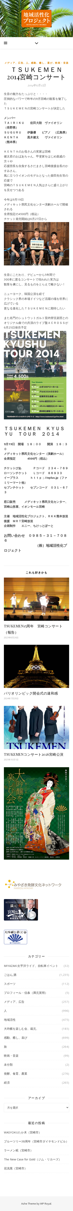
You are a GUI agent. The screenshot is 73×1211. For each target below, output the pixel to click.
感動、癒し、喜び (42, 62)
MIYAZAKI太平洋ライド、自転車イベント (31, 966)
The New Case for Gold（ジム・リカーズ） (33, 1159)
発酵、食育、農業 (15, 1073)
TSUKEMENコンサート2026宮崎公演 (33, 754)
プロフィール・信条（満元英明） (26, 993)
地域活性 (10, 1020)
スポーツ (10, 984)
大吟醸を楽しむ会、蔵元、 (21, 1029)
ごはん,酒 (10, 975)
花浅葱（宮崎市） (15, 1168)
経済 (7, 1082)
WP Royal (45, 1203)
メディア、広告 (14, 62)
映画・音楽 (62, 62)
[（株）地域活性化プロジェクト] (36, 18)
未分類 (8, 1064)
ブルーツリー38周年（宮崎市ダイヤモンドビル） (36, 1141)
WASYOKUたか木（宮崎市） (22, 1132)
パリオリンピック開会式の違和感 (31, 693)
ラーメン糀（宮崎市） (18, 1150)
